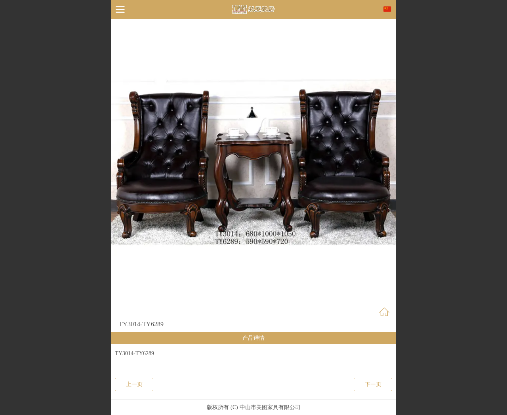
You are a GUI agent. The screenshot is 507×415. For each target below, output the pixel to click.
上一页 (134, 384)
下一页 (373, 384)
